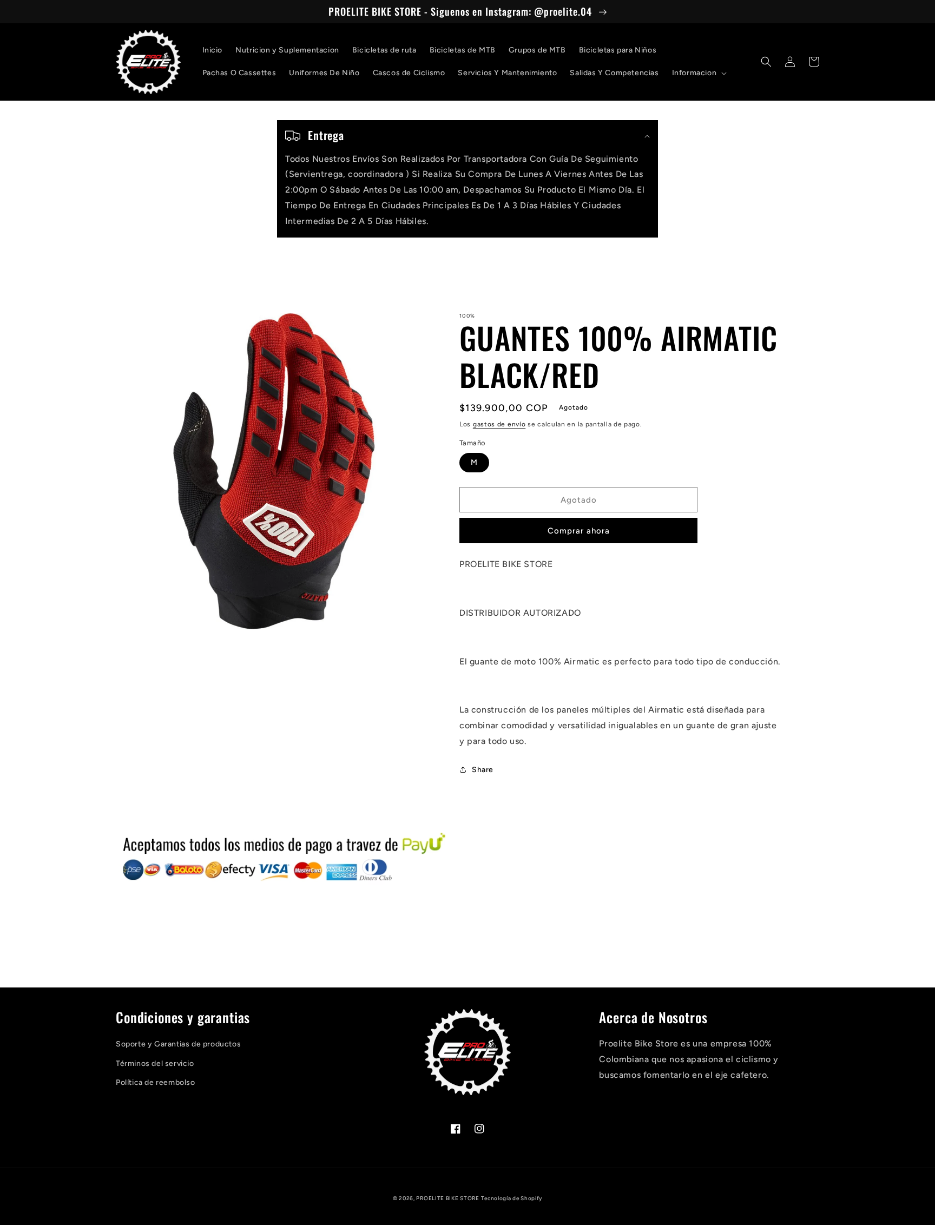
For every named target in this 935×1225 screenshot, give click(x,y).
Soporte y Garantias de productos (178, 1044)
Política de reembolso (155, 1082)
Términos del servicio (155, 1063)
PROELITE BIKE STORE (447, 1198)
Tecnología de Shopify (511, 1198)
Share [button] (482, 769)
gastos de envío (499, 424)
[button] (699, 73)
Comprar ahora (579, 531)
